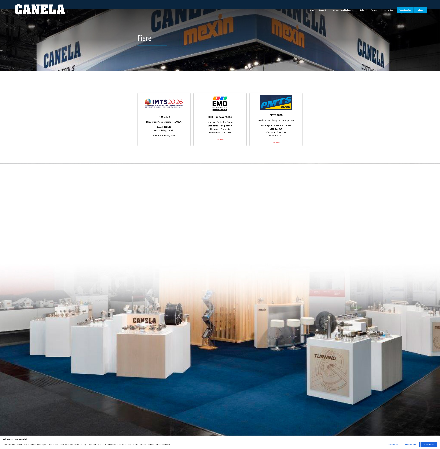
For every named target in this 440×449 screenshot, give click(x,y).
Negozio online (405, 10)
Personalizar (393, 444)
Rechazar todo (410, 444)
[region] (220, 442)
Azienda (374, 10)
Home (311, 10)
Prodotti (322, 10)
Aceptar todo (429, 444)
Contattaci (388, 10)
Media (361, 10)
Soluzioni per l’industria (343, 10)
